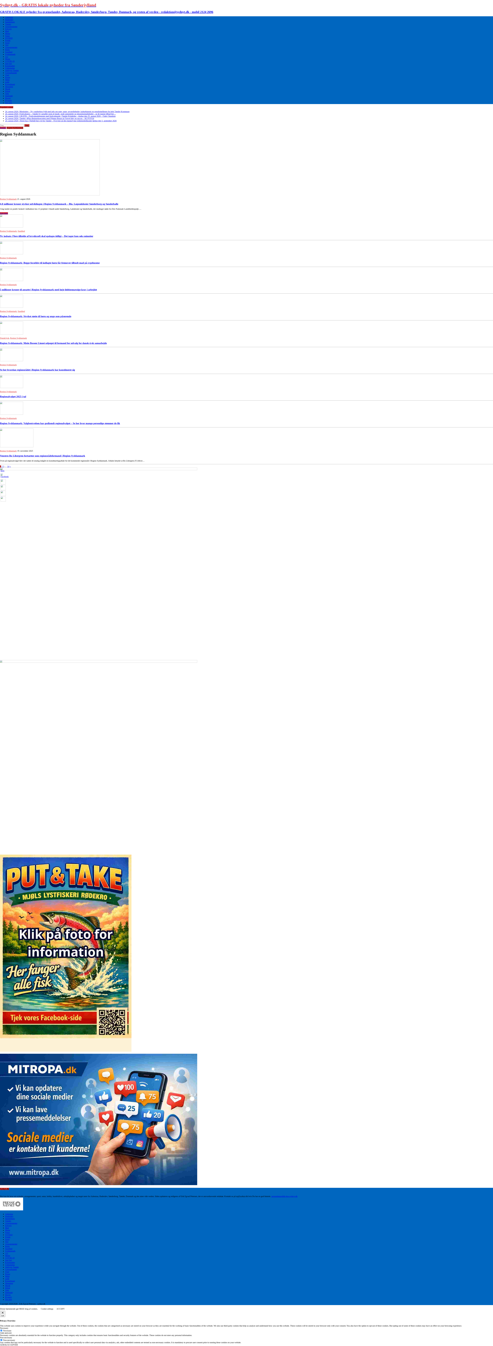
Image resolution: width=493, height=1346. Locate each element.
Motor (7, 33)
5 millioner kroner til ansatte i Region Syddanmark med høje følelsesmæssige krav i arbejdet (48, 289)
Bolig (7, 50)
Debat (7, 91)
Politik (7, 40)
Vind (7, 75)
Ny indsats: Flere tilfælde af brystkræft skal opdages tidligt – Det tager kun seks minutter (46, 236)
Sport (7, 43)
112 (6, 57)
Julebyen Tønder (12, 70)
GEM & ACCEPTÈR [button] (9, 1345)
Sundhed (8, 52)
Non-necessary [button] (6, 1338)
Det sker (8, 103)
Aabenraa (9, 17)
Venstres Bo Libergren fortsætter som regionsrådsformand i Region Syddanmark (42, 455)
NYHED (9, 38)
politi (7, 82)
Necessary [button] (4, 1328)
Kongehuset (10, 84)
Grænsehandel (11, 73)
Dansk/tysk (4, 338)
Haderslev (9, 20)
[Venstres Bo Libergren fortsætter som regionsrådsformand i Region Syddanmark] (16, 446)
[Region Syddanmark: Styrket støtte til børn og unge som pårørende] (11, 307)
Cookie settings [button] (47, 1309)
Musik (7, 89)
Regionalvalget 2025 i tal (13, 396)
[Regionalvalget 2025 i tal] (11, 387)
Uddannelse (10, 68)
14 (8, 466)
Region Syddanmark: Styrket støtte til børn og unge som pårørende (35, 316)
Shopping (9, 87)
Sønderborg (10, 22)
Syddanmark (10, 54)
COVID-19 (10, 61)
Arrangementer (11, 27)
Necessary (7, 1331)
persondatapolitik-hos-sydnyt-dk (284, 1196)
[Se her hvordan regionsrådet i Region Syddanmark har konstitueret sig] (11, 360)
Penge (7, 77)
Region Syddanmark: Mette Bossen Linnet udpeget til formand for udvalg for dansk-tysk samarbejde (53, 343)
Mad (7, 31)
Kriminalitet (10, 66)
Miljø (7, 80)
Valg (7, 94)
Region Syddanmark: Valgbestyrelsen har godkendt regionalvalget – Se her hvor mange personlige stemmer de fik (60, 423)
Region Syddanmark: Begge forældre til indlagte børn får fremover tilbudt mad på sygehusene (50, 262)
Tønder (8, 24)
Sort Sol (8, 63)
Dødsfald (9, 96)
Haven (8, 98)
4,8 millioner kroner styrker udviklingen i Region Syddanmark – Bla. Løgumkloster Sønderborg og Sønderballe (59, 204)
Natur (7, 36)
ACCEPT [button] (60, 1309)
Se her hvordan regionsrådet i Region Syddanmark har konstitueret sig (37, 369)
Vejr (6, 45)
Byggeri (8, 100)
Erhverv (8, 29)
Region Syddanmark (8, 199)
